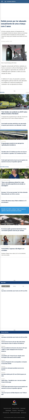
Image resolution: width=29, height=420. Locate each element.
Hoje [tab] (5, 286)
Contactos (14, 410)
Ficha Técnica (21, 410)
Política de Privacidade (15, 412)
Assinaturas (23, 412)
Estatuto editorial (15, 408)
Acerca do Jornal (7, 408)
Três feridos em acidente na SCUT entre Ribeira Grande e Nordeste (14, 112)
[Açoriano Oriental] (14, 405)
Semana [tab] (14, 286)
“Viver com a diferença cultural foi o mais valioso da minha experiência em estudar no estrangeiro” (13, 184)
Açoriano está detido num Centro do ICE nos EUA (14, 290)
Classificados (8, 410)
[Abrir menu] (2, 1)
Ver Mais (27, 92)
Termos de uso (6, 412)
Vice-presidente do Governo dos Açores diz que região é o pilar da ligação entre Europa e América (14, 349)
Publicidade (22, 408)
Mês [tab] (23, 286)
